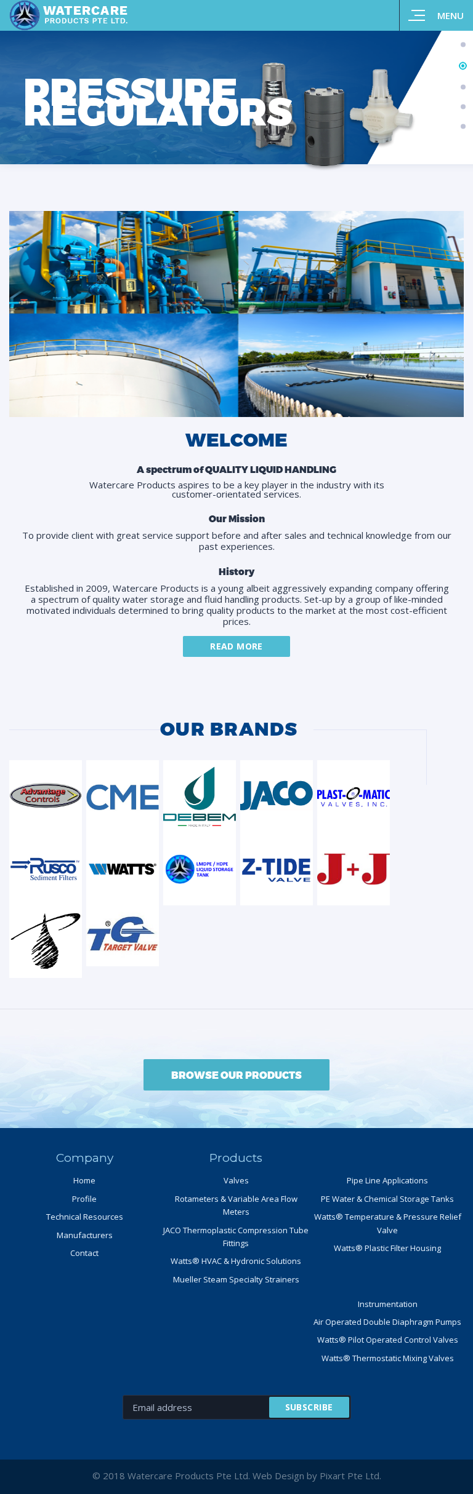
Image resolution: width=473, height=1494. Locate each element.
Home (84, 1180)
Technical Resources (84, 1216)
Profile (84, 1198)
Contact (84, 1252)
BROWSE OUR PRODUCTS (236, 1075)
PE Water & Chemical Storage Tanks (387, 1198)
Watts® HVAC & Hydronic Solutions (236, 1260)
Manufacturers (85, 1235)
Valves (236, 1180)
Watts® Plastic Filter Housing (387, 1248)
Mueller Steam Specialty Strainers (236, 1279)
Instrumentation (388, 1303)
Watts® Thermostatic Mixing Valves (387, 1358)
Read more (236, 646)
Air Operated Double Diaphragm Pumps (387, 1321)
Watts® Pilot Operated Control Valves (387, 1339)
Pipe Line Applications (387, 1180)
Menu (450, 15)
